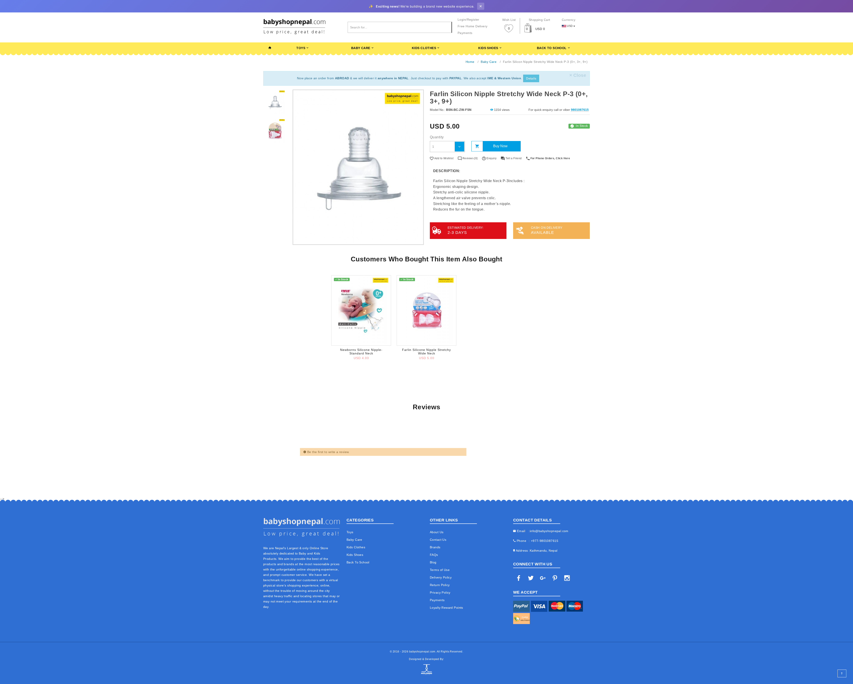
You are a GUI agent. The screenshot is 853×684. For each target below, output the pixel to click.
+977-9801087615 (544, 541)
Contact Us (438, 539)
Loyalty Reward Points (446, 607)
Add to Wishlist (443, 158)
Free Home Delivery (473, 26)
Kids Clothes (424, 48)
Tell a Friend (513, 158)
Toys (300, 48)
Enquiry (491, 158)
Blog (433, 562)
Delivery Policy (441, 577)
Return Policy (440, 585)
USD (569, 26)
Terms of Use (440, 570)
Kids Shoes (488, 48)
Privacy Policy (440, 592)
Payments (465, 33)
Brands (435, 547)
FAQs (434, 555)
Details (531, 78)
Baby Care (360, 48)
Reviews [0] (469, 158)
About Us (436, 532)
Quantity (437, 137)
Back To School (552, 48)
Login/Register (468, 19)
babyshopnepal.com (422, 651)
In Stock (582, 125)
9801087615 (580, 109)
